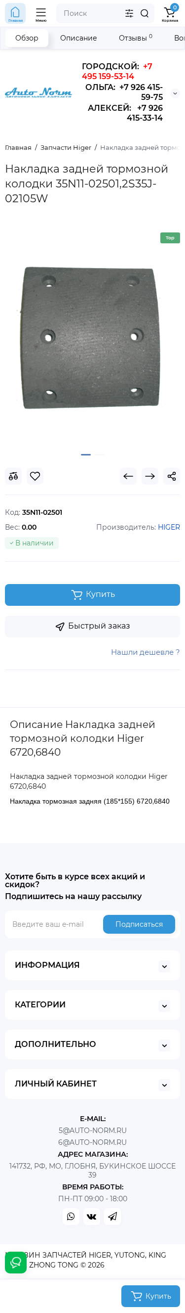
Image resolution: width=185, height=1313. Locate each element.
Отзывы (135, 38)
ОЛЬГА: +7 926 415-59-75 (124, 92)
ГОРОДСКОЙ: (117, 71)
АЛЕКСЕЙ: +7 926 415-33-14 (125, 113)
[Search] (144, 13)
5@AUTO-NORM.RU (93, 1130)
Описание (78, 38)
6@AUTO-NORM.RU (92, 1142)
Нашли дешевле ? (145, 652)
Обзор (26, 38)
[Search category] (129, 13)
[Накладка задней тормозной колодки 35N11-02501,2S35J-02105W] (92, 336)
